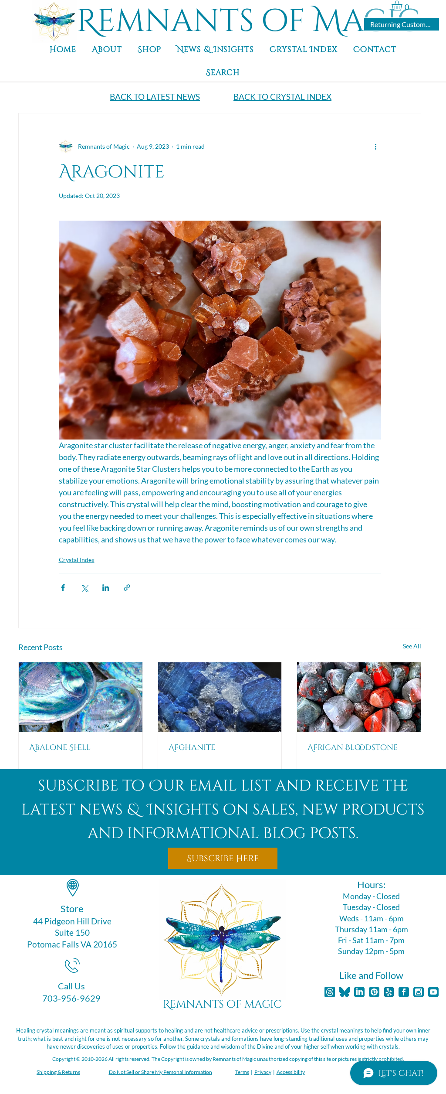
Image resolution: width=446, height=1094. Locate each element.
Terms (242, 1072)
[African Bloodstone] (359, 697)
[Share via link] (127, 587)
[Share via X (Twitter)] (84, 587)
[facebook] (404, 992)
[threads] (329, 992)
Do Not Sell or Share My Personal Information (160, 1072)
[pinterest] (374, 992)
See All (412, 646)
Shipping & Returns (58, 1072)
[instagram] (418, 992)
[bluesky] (344, 992)
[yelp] (389, 992)
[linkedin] (359, 992)
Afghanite (192, 747)
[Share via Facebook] (63, 587)
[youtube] (433, 992)
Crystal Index (77, 559)
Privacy (262, 1072)
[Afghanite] (220, 697)
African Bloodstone (352, 747)
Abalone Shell (60, 747)
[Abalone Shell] (80, 697)
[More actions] (376, 146)
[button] (403, 5)
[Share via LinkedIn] (105, 587)
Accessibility (291, 1072)
